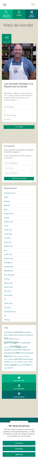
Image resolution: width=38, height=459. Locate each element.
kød (18, 352)
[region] (19, 440)
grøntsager (11, 342)
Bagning (7, 201)
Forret (6, 226)
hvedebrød (7, 347)
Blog (5, 209)
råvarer (19, 362)
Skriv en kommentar (9, 115)
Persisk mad (8, 283)
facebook (22, 335)
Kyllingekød (8, 262)
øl (12, 368)
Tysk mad (7, 307)
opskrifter (18, 359)
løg (5, 356)
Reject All (19, 454)
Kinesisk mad (8, 258)
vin (32, 365)
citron (11, 335)
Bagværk (7, 205)
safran (30, 362)
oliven (10, 359)
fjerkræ (11, 339)
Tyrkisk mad (8, 303)
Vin (5, 316)
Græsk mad (8, 234)
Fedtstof (29, 335)
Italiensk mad (8, 246)
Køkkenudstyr (8, 266)
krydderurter (25, 350)
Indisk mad (7, 242)
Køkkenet (29, 353)
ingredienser (8, 350)
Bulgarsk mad (8, 213)
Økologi (7, 320)
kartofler (17, 350)
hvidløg (15, 346)
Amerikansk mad (9, 193)
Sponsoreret (8, 295)
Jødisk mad (8, 254)
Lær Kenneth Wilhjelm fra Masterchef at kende (18, 85)
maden (14, 356)
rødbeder (25, 362)
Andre (6, 197)
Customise (19, 449)
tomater (26, 365)
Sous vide (7, 291)
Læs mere (7, 119)
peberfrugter (28, 359)
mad (10, 356)
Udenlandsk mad (10, 311)
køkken (23, 353)
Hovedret (7, 238)
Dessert (6, 218)
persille (7, 362)
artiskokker (8, 332)
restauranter (13, 362)
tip (5, 299)
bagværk (27, 332)
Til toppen (19, 127)
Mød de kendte (9, 107)
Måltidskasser (8, 271)
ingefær (24, 347)
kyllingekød (8, 353)
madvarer (19, 356)
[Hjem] (4, 4)
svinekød (19, 365)
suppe (13, 364)
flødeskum (17, 338)
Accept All (19, 443)
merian (6, 359)
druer (16, 335)
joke (5, 250)
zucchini (7, 368)
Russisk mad (8, 287)
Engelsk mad (8, 222)
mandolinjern (26, 356)
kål (14, 353)
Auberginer (18, 332)
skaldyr (7, 365)
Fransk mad (8, 230)
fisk (6, 338)
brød (6, 335)
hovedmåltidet (25, 343)
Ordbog (7, 279)
